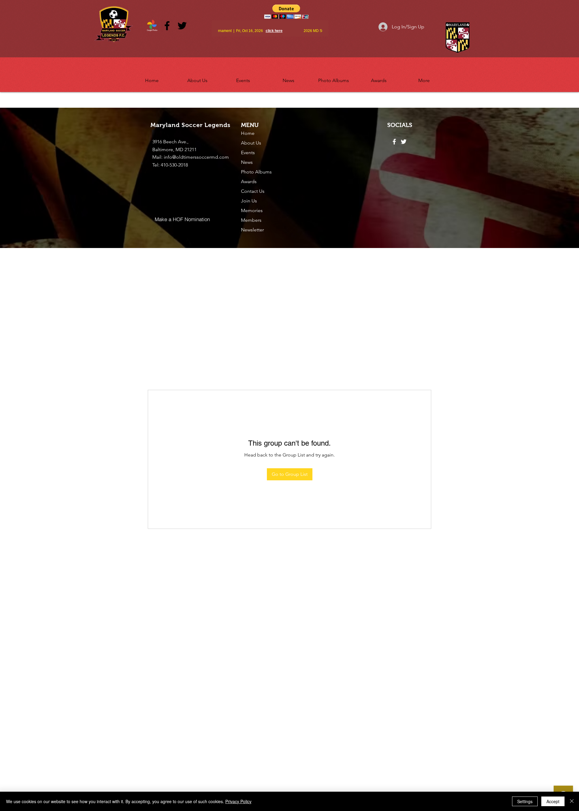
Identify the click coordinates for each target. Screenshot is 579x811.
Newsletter (252, 230)
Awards (249, 181)
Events (248, 152)
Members (251, 220)
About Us (251, 143)
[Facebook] (167, 26)
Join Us (249, 201)
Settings (525, 801)
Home (248, 133)
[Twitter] (182, 26)
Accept (552, 801)
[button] (197, 78)
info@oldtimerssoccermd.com (196, 157)
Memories (252, 210)
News (247, 162)
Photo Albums (256, 172)
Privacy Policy (238, 801)
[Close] (571, 801)
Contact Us (252, 191)
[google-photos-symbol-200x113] (152, 26)
